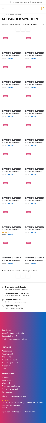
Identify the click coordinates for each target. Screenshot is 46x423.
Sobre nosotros (7, 380)
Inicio (3, 15)
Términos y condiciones (11, 386)
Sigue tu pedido (8, 354)
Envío (4, 369)
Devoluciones (7, 392)
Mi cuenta (5, 377)
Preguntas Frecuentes (10, 360)
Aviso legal (6, 383)
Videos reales (7, 351)
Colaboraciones (7, 366)
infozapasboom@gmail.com (17, 339)
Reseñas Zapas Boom (10, 363)
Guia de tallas (7, 357)
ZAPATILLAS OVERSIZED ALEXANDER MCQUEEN (11, 54)
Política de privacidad (10, 389)
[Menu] (5, 8)
